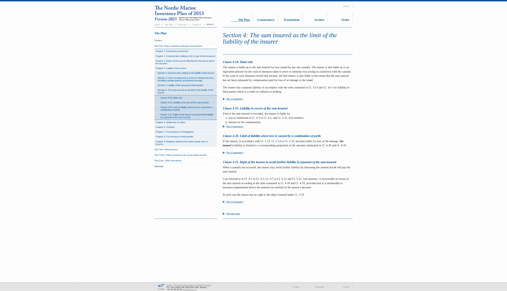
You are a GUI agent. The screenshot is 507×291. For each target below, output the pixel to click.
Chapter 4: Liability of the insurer (170, 68)
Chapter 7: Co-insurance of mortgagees (174, 132)
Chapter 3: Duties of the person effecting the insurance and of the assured (184, 62)
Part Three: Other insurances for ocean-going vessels (180, 155)
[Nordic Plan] (186, 14)
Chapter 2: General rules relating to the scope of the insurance (185, 56)
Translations (292, 19)
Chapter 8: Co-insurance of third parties (174, 136)
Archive (319, 19)
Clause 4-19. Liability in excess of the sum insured (184, 102)
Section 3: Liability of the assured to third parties (180, 85)
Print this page (233, 214)
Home (157, 25)
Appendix (158, 166)
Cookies (296, 287)
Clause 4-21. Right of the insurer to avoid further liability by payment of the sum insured (186, 115)
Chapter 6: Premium (165, 127)
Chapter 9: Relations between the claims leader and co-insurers (182, 142)
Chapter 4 (196, 25)
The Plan (244, 19)
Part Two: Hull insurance (166, 149)
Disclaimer (320, 287)
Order (345, 19)
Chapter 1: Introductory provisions (171, 51)
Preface (158, 40)
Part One (182, 25)
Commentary (266, 19)
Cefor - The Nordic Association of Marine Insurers (189, 285)
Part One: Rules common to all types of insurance (178, 46)
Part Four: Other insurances (168, 160)
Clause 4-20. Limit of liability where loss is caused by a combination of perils (186, 108)
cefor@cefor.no (189, 289)
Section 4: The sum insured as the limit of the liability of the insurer (185, 91)
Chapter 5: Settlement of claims (170, 122)
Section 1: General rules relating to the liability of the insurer (186, 73)
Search (346, 287)
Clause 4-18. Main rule (171, 98)
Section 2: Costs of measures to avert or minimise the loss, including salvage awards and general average (186, 79)
